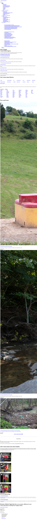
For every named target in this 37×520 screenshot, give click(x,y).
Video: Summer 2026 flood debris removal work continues (6, 394)
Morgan (20, 91)
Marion (13, 93)
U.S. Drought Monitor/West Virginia (19, 443)
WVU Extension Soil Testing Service (9, 38)
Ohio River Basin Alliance (8, 36)
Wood (32, 92)
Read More (1, 249)
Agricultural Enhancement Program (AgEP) (4, 57)
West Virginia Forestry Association (9, 34)
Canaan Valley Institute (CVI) (8, 33)
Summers (27, 93)
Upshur (26, 96)
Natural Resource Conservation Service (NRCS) (10, 37)
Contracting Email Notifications (4, 499)
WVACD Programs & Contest (6, 21)
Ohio (19, 93)
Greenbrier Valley (19, 80)
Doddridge (1, 96)
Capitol (1, 80)
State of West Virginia (7, 40)
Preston (19, 96)
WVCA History (5, 4)
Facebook (4, 7)
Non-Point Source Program (3, 60)
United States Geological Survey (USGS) (9, 31)
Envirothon (4, 18)
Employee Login (4, 518)
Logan (13, 91)
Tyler (26, 95)
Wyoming (32, 93)
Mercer (13, 95)
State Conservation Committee (6, 6)
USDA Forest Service (7, 43)
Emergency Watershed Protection (3, 73)
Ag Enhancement (5, 11)
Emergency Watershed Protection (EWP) (8, 12)
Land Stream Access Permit (6, 13)
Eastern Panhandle (9, 80)
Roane (26, 92)
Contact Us (3, 47)
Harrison (7, 94)
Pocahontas (20, 95)
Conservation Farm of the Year (6, 17)
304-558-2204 (4, 0)
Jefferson (8, 96)
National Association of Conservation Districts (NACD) (11, 28)
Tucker (26, 94)
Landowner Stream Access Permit (3, 70)
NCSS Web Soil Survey (7, 44)
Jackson (7, 95)
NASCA (6, 45)
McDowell (14, 92)
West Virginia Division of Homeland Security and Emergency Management (13, 26)
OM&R (4, 14)
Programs (3, 10)
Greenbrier (8, 91)
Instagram (4, 8)
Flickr (4, 9)
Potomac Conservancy (7, 41)
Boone (1, 91)
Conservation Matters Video (6, 5)
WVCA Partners (3, 22)
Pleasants (20, 94)
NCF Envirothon (6, 32)
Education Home (5, 16)
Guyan (23, 80)
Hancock (8, 93)
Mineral (13, 96)
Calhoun (1, 94)
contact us (2, 0)
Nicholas (20, 92)
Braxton (1, 92)
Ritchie (26, 91)
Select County (2, 89)
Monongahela (33, 80)
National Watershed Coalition (8, 35)
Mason (13, 94)
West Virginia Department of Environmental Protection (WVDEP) (12, 25)
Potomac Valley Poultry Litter (6, 15)
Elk (13, 80)
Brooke (1, 93)
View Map (6, 89)
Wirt (31, 91)
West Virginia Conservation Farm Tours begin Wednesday (6, 246)
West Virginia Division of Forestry (8, 42)
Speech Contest (5, 20)
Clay (0, 95)
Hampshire (8, 92)
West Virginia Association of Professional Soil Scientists (11, 27)
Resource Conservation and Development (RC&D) (10, 46)
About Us (3, 3)
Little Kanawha (28, 80)
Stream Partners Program (3, 64)
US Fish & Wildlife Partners (8, 29)
